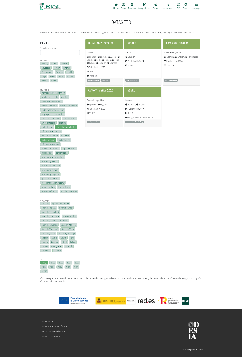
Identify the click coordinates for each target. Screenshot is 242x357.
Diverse (64, 63)
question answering (50, 178)
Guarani (54, 242)
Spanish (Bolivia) (48, 207)
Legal (43, 76)
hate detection (69, 118)
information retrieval (50, 144)
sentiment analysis (49, 97)
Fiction (57, 67)
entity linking (47, 127)
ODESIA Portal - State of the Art (54, 326)
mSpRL (131, 90)
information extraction (51, 131)
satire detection (48, 122)
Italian (72, 242)
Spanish (45, 203)
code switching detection (52, 110)
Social (61, 76)
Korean (44, 246)
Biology (44, 63)
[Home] (51, 6)
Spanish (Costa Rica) (50, 216)
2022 (61, 262)
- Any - (44, 262)
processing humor (49, 170)
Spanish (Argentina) (60, 203)
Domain (43, 60)
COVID (54, 63)
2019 (43, 267)
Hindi (64, 242)
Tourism (70, 76)
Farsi (72, 237)
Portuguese (56, 246)
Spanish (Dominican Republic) (54, 220)
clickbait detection (68, 105)
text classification (49, 105)
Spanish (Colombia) (50, 212)
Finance (66, 67)
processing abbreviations (52, 157)
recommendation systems (53, 182)
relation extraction (49, 135)
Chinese (57, 250)
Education (45, 67)
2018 (52, 267)
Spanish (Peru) (68, 229)
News (52, 76)
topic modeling (69, 148)
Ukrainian (45, 250)
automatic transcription (51, 101)
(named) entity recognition (53, 92)
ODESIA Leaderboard (50, 336)
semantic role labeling (66, 127)
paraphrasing (61, 152)
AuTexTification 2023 (100, 90)
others (54, 80)
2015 (76, 267)
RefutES (131, 42)
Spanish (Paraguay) (49, 229)
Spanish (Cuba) (69, 216)
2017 (60, 267)
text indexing (64, 140)
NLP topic (44, 89)
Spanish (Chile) (65, 207)
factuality (65, 135)
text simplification (49, 191)
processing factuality (50, 165)
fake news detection (50, 118)
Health (69, 72)
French (44, 242)
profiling (62, 122)
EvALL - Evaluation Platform (53, 331)
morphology (46, 152)
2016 (68, 267)
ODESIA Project (47, 321)
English (44, 237)
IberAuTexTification (176, 42)
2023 (53, 262)
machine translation (50, 148)
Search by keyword (48, 48)
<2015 (44, 271)
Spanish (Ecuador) (49, 225)
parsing (64, 97)
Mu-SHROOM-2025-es (100, 42)
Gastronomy (46, 72)
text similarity (64, 187)
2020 (77, 262)
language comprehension (52, 114)
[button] (196, 6)
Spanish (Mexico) (68, 225)
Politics (44, 80)
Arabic (54, 237)
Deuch (63, 237)
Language (44, 200)
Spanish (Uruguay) (67, 233)
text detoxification (69, 191)
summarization (48, 187)
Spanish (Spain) (48, 233)
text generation (48, 140)
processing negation (50, 174)
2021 (69, 262)
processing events (49, 161)
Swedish (68, 246)
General (59, 72)
